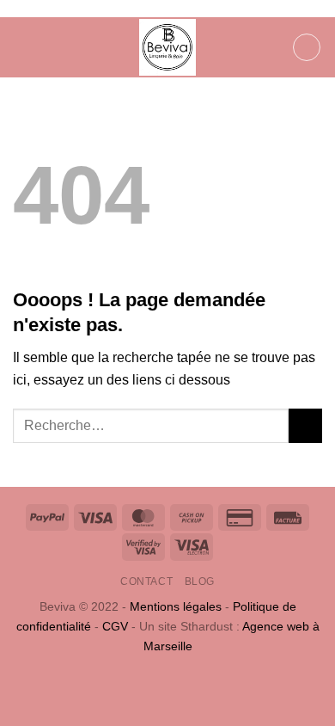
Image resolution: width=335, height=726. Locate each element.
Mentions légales (176, 606)
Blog (200, 581)
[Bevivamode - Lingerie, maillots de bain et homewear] (167, 47)
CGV (115, 626)
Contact (146, 581)
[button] (23, 47)
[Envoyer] (305, 425)
